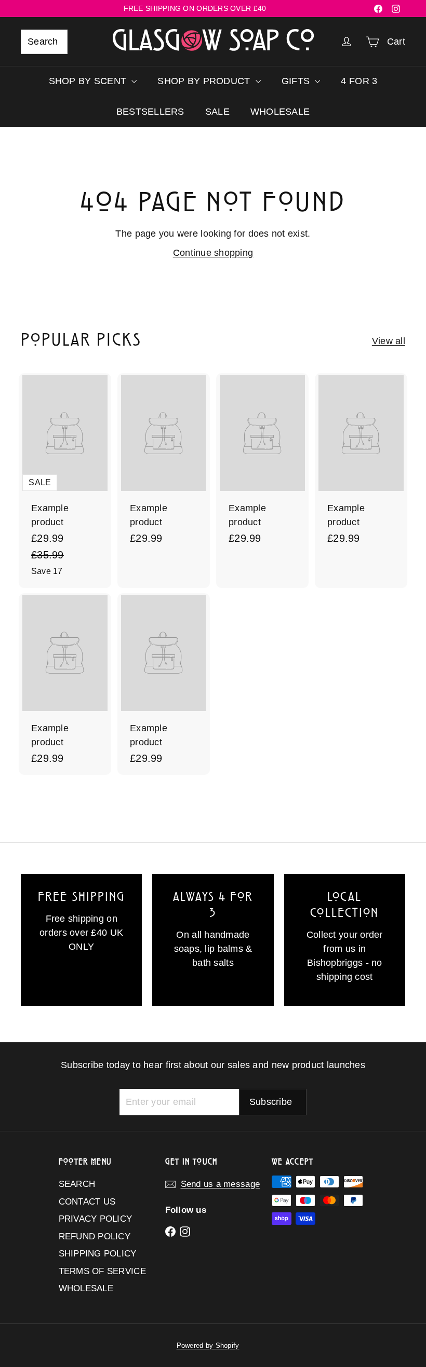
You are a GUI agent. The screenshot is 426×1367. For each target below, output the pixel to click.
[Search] (55, 42)
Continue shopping (213, 253)
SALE (217, 111)
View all (388, 341)
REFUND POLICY (95, 1236)
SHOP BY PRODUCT (204, 81)
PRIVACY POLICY (95, 1219)
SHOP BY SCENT (89, 81)
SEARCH (77, 1184)
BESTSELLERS (150, 111)
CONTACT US (87, 1202)
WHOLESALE (280, 111)
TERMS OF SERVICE (102, 1271)
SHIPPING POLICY (98, 1254)
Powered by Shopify (208, 1345)
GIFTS (297, 81)
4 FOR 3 (359, 81)
